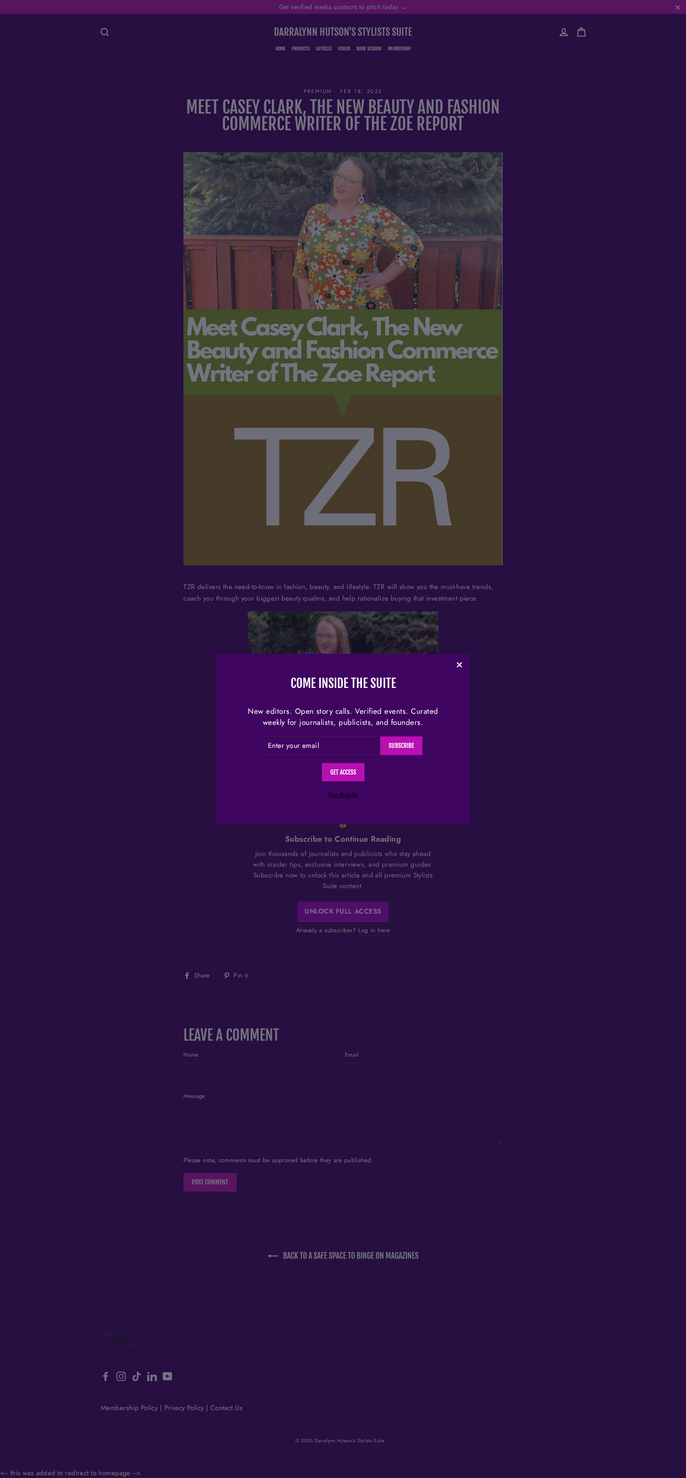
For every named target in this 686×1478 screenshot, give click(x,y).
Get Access (343, 772)
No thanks (343, 794)
